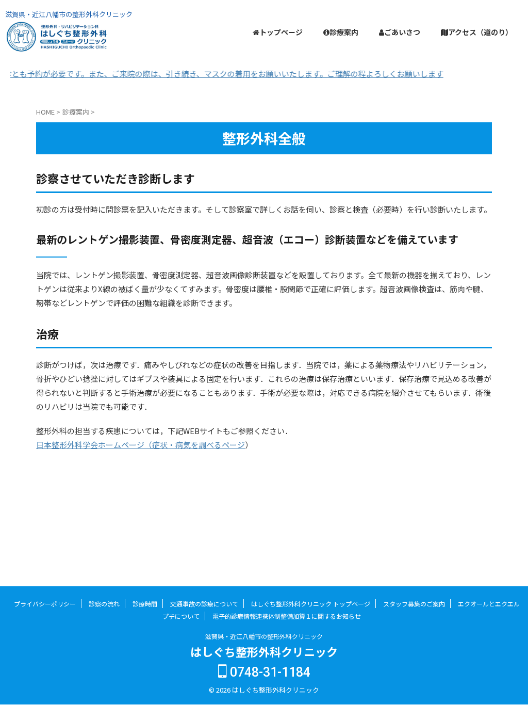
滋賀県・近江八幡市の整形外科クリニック (264, 636)
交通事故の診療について (204, 603)
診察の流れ (104, 603)
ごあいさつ (402, 32)
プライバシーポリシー (45, 603)
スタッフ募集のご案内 (414, 603)
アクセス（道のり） (480, 32)
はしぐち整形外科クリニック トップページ (310, 603)
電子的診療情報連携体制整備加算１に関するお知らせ (286, 616)
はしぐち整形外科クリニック (264, 651)
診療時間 (145, 603)
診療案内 (343, 32)
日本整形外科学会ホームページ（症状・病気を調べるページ (140, 444)
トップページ (281, 32)
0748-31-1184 (268, 672)
